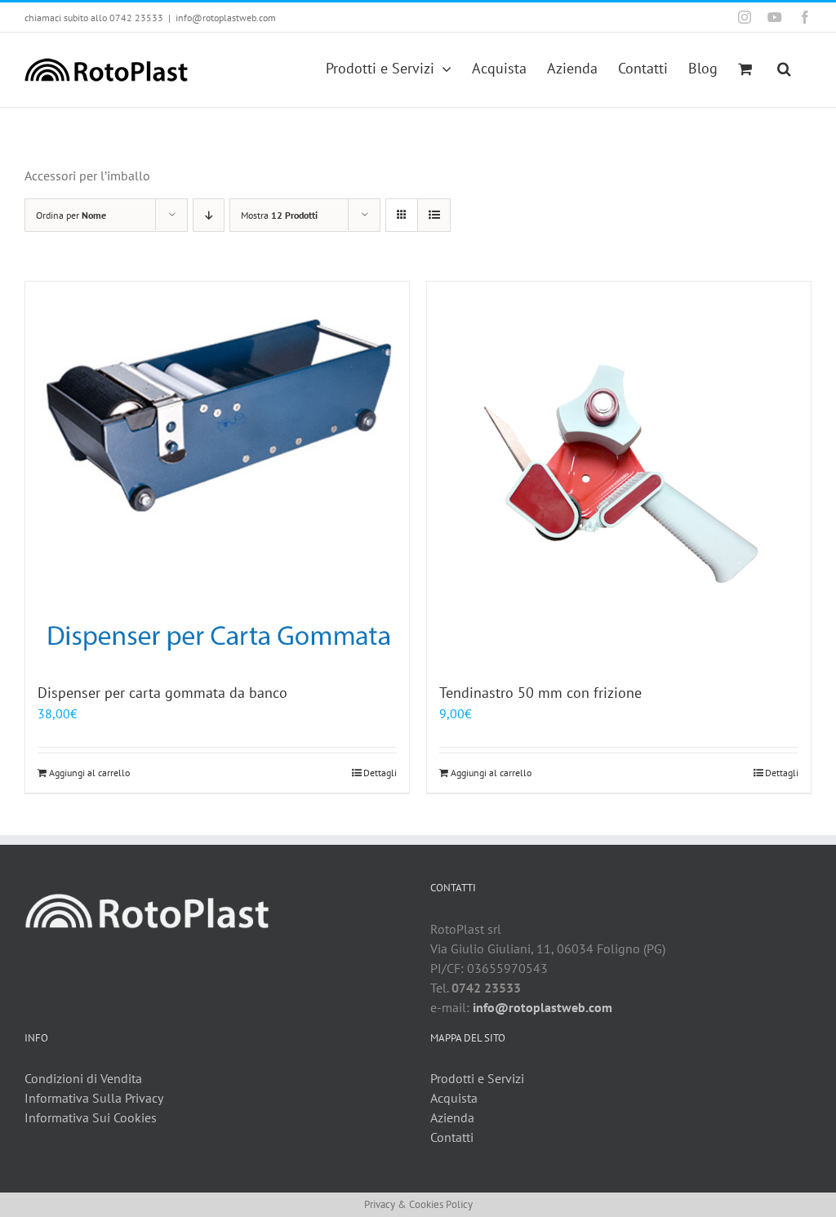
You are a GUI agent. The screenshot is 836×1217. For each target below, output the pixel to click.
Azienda (452, 1117)
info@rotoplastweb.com (226, 17)
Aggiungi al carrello (89, 772)
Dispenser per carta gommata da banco (162, 692)
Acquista (454, 1098)
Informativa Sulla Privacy (93, 1098)
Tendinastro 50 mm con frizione (540, 692)
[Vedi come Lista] (434, 215)
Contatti (452, 1137)
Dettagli (380, 772)
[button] (784, 67)
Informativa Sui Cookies (90, 1117)
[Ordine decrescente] (209, 215)
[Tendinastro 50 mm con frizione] (619, 473)
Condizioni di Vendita (83, 1078)
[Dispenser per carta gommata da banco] (217, 473)
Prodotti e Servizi (477, 1078)
